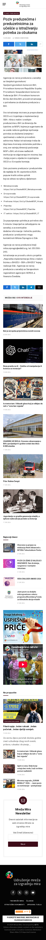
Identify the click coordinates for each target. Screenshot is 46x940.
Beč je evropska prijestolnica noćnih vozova (21, 331)
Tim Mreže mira (17, 901)
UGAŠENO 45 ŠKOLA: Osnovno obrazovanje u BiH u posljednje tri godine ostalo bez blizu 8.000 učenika (22, 443)
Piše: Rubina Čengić (11, 481)
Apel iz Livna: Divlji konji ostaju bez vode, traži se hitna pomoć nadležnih (29, 768)
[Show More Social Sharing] (40, 44)
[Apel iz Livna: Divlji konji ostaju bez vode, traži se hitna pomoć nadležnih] (9, 768)
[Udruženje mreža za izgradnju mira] (23, 4)
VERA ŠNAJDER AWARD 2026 (29, 579)
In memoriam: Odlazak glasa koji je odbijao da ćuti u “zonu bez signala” (29, 753)
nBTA (36, 925)
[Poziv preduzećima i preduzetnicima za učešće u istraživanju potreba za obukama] (23, 61)
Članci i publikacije (11, 13)
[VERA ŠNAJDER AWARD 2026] (9, 581)
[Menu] (4, 4)
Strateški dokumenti (14, 904)
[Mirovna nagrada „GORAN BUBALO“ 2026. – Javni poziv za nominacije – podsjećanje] (9, 783)
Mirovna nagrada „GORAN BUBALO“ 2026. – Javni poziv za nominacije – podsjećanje (29, 783)
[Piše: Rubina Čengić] (23, 466)
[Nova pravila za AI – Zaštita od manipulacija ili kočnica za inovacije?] (23, 351)
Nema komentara (21, 38)
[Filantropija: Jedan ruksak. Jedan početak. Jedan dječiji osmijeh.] (23, 711)
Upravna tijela (34, 904)
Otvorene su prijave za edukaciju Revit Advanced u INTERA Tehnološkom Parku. (29, 547)
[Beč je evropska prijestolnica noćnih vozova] (23, 316)
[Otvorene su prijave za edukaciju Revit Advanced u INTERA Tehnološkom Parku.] (9, 547)
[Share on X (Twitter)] (20, 44)
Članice (30, 901)
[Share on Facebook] (8, 44)
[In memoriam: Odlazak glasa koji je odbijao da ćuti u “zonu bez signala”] (23, 389)
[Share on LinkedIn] (31, 44)
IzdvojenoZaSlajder (11, 721)
